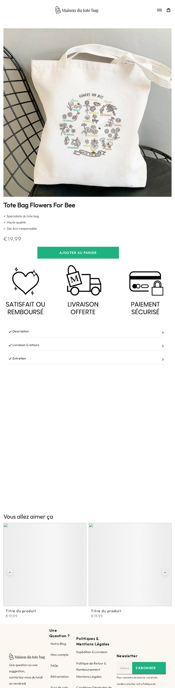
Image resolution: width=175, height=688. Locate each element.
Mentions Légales (88, 677)
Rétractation (60, 677)
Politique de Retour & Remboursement (91, 666)
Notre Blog (58, 644)
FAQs (54, 666)
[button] (10, 572)
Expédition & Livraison (92, 652)
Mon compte (60, 655)
